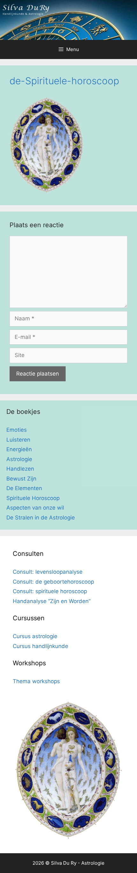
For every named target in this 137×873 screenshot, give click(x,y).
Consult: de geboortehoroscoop (53, 581)
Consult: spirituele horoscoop (50, 591)
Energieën (19, 449)
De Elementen (24, 488)
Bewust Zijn (21, 478)
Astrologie (19, 459)
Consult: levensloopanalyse (48, 572)
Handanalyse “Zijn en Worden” (51, 601)
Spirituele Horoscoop (33, 498)
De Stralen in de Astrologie (40, 517)
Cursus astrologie (35, 636)
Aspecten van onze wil (35, 507)
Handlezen (20, 469)
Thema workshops (36, 681)
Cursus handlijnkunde (40, 646)
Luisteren (18, 439)
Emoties (16, 430)
